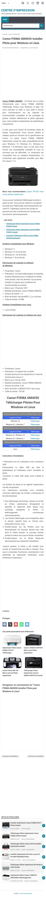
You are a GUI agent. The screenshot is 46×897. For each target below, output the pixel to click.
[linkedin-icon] (38, 3)
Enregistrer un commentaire (29, 48)
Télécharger (35, 421)
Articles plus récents (10, 756)
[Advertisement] (23, 75)
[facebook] (4, 624)
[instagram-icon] (33, 3)
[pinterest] (16, 624)
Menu (5, 19)
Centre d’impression (18, 10)
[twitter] (10, 624)
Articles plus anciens (35, 756)
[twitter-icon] (28, 3)
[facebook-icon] (23, 3)
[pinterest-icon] (42, 3)
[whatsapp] (21, 624)
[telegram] (27, 624)
